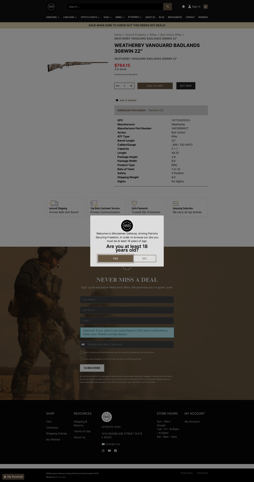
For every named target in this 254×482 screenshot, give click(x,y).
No (144, 258)
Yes (115, 258)
